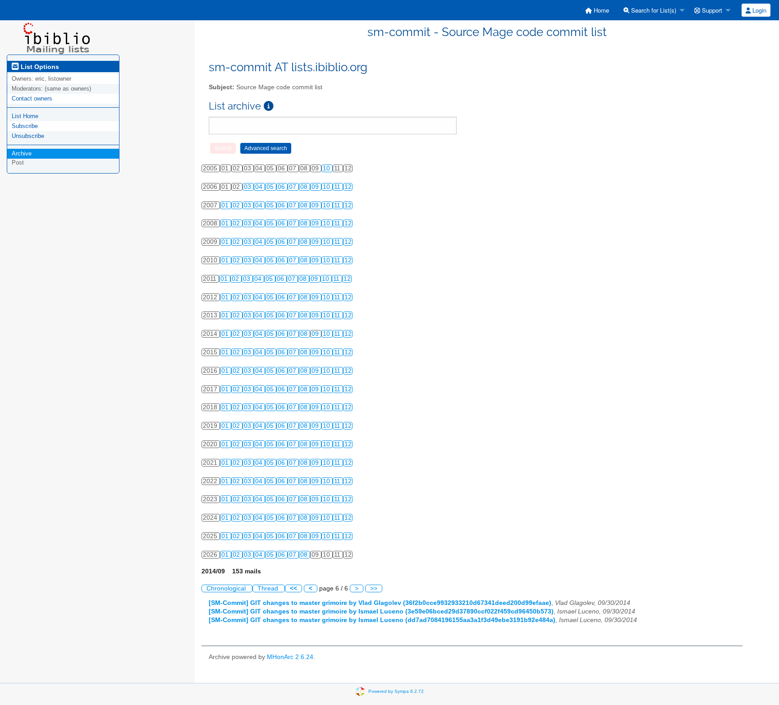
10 (327, 168)
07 (293, 186)
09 (316, 186)
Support (711, 10)
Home (600, 10)
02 (237, 205)
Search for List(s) (652, 10)
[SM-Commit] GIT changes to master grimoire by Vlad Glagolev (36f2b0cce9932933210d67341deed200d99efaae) (380, 603)
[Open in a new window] (269, 106)
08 (304, 186)
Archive (22, 153)
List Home (25, 116)
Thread (268, 588)
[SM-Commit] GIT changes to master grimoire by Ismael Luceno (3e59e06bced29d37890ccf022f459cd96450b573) (381, 611)
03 (248, 186)
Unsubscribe (28, 136)
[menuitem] (597, 10)
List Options (39, 66)
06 (282, 186)
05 (270, 186)
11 (338, 186)
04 (259, 186)
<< (293, 588)
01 (225, 205)
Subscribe (25, 126)
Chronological (226, 588)
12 (348, 186)
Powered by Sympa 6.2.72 (396, 690)
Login (758, 10)
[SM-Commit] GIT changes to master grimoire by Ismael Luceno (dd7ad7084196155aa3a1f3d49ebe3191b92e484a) (382, 620)
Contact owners (32, 98)
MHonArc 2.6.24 (290, 657)
